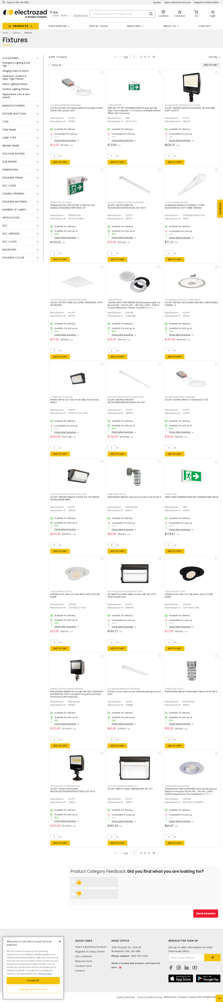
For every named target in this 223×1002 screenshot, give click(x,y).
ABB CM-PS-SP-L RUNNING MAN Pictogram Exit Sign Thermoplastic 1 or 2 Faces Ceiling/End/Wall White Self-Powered (134, 111)
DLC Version (10, 233)
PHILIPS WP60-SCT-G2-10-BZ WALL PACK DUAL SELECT (74, 401)
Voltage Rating (13, 154)
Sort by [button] (213, 56)
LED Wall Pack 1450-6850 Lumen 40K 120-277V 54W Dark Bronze (132, 595)
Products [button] (20, 26)
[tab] (20, 58)
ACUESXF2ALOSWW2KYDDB (65, 786)
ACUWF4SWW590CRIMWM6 (65, 105)
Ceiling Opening (13, 194)
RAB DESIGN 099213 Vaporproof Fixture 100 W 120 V (134, 497)
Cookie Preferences (126, 997)
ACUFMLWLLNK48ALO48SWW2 (124, 688)
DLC (5, 225)
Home (5, 32)
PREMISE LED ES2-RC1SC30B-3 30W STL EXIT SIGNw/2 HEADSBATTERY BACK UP (72, 206)
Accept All (33, 980)
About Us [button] (169, 26)
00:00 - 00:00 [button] (60, 15)
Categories (10, 58)
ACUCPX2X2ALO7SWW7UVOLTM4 (68, 299)
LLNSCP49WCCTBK (175, 591)
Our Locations (83, 956)
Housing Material (14, 202)
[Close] (59, 941)
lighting (16, 32)
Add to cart (60, 162)
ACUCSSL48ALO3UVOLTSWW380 (126, 202)
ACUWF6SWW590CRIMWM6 (180, 397)
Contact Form (83, 965)
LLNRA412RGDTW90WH (177, 786)
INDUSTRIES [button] (134, 26)
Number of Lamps (14, 209)
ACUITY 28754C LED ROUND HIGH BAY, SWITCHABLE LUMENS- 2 (191, 303)
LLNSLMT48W (115, 299)
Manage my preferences (33, 989)
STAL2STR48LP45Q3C (177, 202)
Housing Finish (12, 178)
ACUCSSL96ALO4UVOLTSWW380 (126, 397)
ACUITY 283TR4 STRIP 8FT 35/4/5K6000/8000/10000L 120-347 (126, 401)
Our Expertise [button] (57, 26)
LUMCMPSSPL (115, 105)
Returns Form (83, 961)
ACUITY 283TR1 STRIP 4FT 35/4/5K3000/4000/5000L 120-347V (127, 206)
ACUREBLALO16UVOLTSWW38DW (182, 299)
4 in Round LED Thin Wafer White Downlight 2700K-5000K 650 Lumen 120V (77, 109)
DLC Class (9, 241)
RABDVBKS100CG (117, 494)
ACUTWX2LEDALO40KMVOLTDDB (125, 591)
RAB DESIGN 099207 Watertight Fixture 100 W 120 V (191, 691)
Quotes (157, 2)
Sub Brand (9, 162)
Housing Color (13, 257)
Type (5, 122)
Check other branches (65, 140)
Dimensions (10, 170)
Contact (205, 26)
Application (10, 217)
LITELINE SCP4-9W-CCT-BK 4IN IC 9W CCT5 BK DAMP (189, 595)
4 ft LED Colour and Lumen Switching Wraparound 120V (134, 693)
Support (11, 2)
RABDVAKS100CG (174, 688)
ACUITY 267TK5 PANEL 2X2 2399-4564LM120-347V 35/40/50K (76, 303)
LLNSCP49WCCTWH (61, 591)
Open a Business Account (178, 2)
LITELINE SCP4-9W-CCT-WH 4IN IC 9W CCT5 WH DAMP (75, 595)
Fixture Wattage (14, 114)
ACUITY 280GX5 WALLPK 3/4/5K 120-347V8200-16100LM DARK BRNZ (75, 498)
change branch (80, 15)
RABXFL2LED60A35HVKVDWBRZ (67, 688)
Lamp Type (9, 138)
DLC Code (9, 186)
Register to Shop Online (206, 2)
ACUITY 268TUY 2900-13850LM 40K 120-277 (130, 788)
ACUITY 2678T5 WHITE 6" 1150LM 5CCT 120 (186, 399)
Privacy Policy (45, 973)
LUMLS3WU (171, 494)
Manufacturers (13, 106)
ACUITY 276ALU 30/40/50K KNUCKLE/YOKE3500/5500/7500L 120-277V (72, 790)
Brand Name (10, 146)
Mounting (9, 249)
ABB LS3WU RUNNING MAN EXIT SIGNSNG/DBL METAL (192, 497)
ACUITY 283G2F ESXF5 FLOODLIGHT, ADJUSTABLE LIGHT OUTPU (190, 109)
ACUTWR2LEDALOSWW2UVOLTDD (68, 494)
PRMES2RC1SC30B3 (61, 202)
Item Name (9, 130)
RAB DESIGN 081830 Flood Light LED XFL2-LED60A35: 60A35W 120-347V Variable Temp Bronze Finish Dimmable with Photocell (77, 694)
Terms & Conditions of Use (149, 997)
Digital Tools (98, 26)
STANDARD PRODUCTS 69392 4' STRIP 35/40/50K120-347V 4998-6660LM (185, 206)
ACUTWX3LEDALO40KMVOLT (123, 786)
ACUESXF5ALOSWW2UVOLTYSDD (182, 105)
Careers (80, 970)
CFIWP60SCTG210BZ (61, 397)
